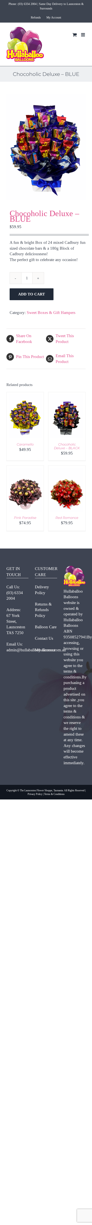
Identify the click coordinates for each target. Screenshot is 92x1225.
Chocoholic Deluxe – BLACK (67, 446)
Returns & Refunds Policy (43, 610)
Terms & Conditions (54, 794)
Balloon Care (45, 627)
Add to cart (31, 294)
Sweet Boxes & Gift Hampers (51, 312)
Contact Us (44, 638)
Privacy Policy (35, 794)
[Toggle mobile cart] (75, 34)
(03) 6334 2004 (27, 4)
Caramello (25, 444)
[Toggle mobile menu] (83, 34)
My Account (45, 650)
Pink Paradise (25, 518)
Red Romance (66, 518)
